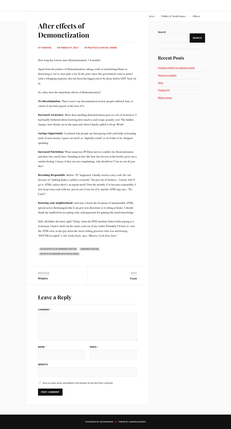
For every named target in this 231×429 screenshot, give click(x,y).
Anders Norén (137, 422)
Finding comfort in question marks (176, 67)
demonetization (90, 249)
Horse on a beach (167, 75)
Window (43, 278)
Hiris (160, 82)
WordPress (106, 422)
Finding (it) (164, 90)
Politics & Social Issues (173, 16)
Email (94, 347)
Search (162, 31)
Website (43, 364)
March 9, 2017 (70, 47)
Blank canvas (165, 97)
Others (196, 16)
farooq (46, 47)
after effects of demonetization (58, 249)
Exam (133, 278)
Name (42, 347)
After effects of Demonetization (63, 30)
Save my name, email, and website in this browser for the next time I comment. (78, 383)
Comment (45, 309)
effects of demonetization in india (59, 254)
